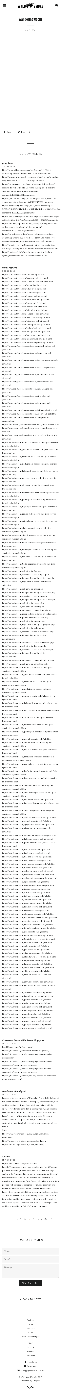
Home (30, 1324)
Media (30, 1332)
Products (31, 1328)
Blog (31, 1343)
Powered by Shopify (30, 1380)
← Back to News (30, 1299)
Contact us (30, 1355)
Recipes (30, 1320)
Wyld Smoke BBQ (34, 1377)
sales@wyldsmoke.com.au (32, 1370)
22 (46, 1219)
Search (30, 1347)
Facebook (32, 1362)
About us (30, 1351)
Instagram (32, 1366)
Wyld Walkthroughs (31, 1336)
